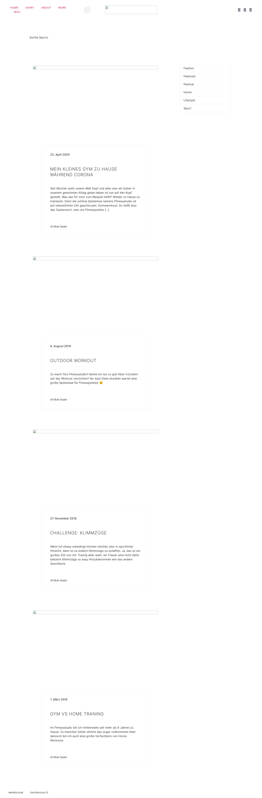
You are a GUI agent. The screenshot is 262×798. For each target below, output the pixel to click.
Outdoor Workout (73, 360)
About (46, 7)
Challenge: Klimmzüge (78, 532)
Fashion (189, 68)
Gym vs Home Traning (77, 713)
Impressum (16, 792)
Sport (187, 108)
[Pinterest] (250, 10)
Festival (189, 84)
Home (14, 7)
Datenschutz (39, 792)
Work (62, 7)
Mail (17, 11)
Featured (189, 76)
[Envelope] (233, 10)
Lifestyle (189, 100)
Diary (30, 7)
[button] (87, 9)
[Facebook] (239, 10)
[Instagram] (245, 10)
